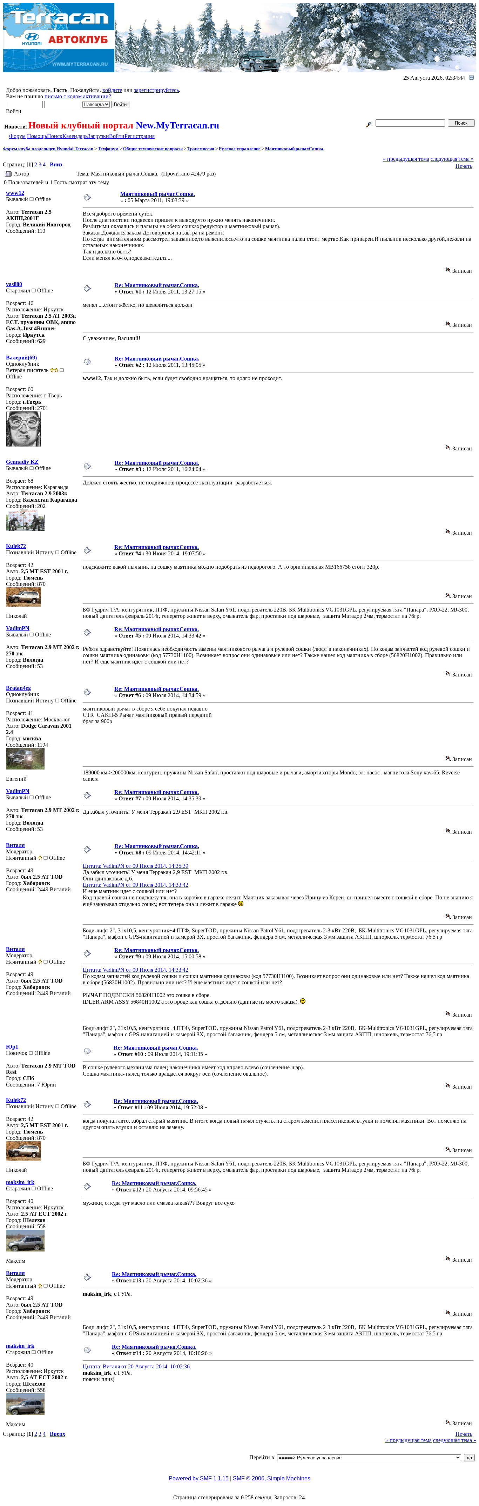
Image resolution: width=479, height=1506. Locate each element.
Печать (464, 166)
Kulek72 (16, 546)
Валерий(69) (21, 358)
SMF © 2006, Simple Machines (271, 1478)
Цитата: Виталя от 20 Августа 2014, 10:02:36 (136, 1366)
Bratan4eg (18, 688)
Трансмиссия (200, 148)
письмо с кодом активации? (78, 96)
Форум (17, 136)
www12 (15, 193)
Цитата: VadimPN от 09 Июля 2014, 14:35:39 (135, 866)
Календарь (75, 136)
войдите (112, 90)
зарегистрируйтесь (156, 90)
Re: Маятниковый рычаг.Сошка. (157, 285)
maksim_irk (20, 1182)
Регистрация (139, 136)
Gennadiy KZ (22, 462)
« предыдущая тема (406, 159)
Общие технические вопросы (153, 148)
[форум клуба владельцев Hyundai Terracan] (59, 70)
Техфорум (108, 148)
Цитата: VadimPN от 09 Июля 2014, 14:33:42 (135, 885)
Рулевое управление (240, 148)
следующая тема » (452, 159)
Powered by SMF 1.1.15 (199, 1478)
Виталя (15, 845)
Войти (116, 136)
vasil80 (14, 284)
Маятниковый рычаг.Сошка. (294, 148)
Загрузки (98, 136)
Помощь (37, 136)
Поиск (54, 136)
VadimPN (17, 628)
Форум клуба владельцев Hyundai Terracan (48, 148)
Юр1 (12, 1047)
